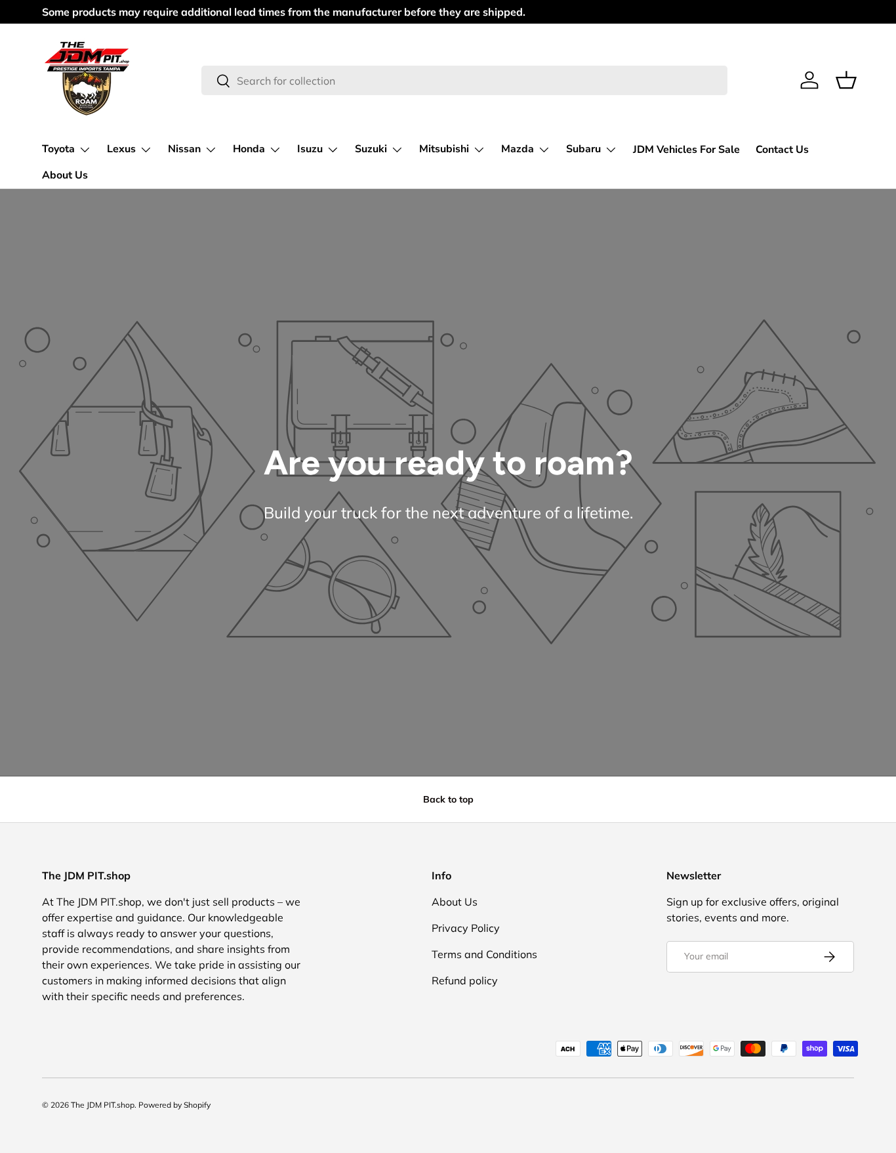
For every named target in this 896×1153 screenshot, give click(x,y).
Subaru (583, 149)
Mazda (517, 149)
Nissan (184, 149)
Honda (249, 149)
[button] (846, 80)
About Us (65, 175)
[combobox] (464, 80)
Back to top (448, 799)
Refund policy (465, 980)
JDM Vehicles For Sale (686, 149)
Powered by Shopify (174, 1105)
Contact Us (782, 149)
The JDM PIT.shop (102, 1105)
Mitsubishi (444, 149)
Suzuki (371, 149)
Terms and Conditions (484, 954)
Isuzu (310, 149)
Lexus (121, 149)
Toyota (58, 149)
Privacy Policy (466, 927)
